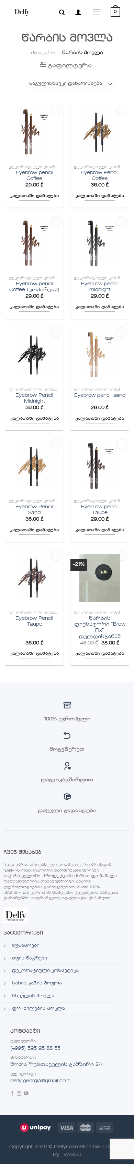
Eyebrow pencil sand (99, 395)
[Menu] (96, 11)
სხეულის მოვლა (33, 996)
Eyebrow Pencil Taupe (34, 621)
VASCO (72, 1154)
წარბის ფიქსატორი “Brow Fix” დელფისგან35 (99, 627)
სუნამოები (26, 946)
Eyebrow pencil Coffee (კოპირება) (34, 287)
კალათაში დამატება (34, 196)
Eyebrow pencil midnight (100, 287)
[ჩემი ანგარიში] (78, 11)
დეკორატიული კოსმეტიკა (45, 971)
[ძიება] (62, 12)
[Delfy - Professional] (30, 12)
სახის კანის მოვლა (37, 983)
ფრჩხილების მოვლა (38, 1009)
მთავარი (43, 53)
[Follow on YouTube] (26, 1094)
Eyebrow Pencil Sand (34, 510)
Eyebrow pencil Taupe (100, 510)
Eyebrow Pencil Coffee (100, 176)
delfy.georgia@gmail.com (40, 1080)
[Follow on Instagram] (19, 1094)
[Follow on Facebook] (12, 1094)
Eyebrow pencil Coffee (34, 176)
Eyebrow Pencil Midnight (34, 398)
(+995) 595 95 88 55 (35, 1048)
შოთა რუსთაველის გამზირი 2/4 (57, 1064)
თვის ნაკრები (29, 958)
